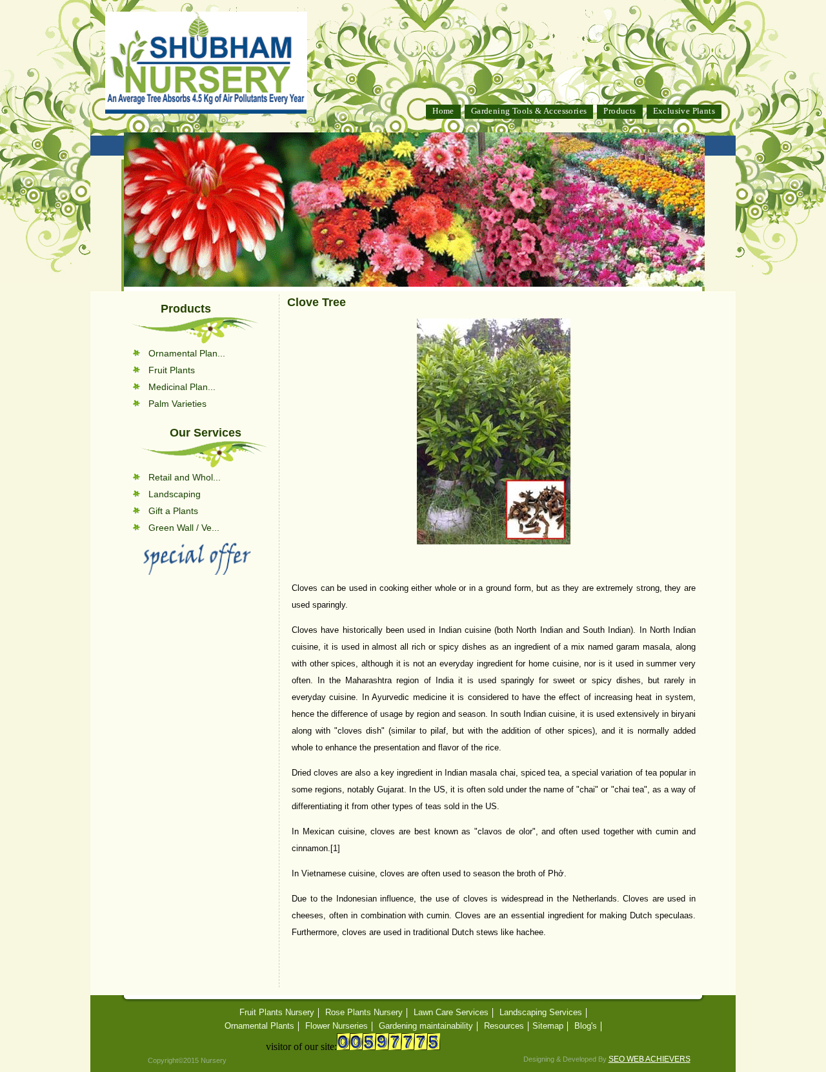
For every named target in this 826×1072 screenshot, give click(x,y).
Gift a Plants (173, 511)
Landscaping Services (540, 1012)
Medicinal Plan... (182, 387)
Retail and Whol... (184, 477)
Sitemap (547, 1026)
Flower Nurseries (336, 1026)
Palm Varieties (177, 403)
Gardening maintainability (426, 1026)
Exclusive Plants (684, 111)
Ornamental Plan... (186, 353)
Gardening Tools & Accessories (529, 111)
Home (443, 111)
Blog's (585, 1026)
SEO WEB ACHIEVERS (649, 1059)
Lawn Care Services (451, 1012)
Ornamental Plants (259, 1026)
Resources (504, 1026)
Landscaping (174, 494)
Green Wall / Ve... (183, 527)
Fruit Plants (171, 370)
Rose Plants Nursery (364, 1012)
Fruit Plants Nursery (276, 1012)
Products (619, 111)
